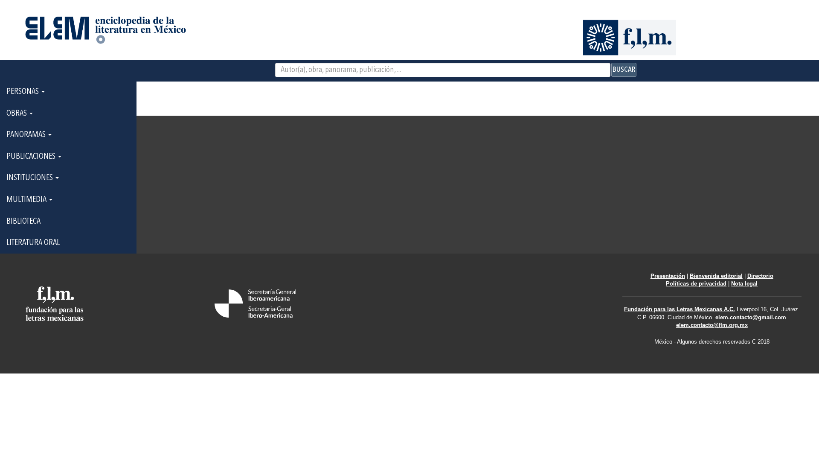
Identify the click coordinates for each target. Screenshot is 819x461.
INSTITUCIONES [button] (30, 178)
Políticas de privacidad (696, 283)
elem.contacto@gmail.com (750, 317)
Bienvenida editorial (716, 276)
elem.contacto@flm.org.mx (712, 325)
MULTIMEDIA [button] (27, 199)
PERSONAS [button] (23, 92)
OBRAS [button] (17, 113)
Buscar (624, 69)
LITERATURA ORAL (33, 243)
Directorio (760, 276)
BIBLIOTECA (23, 221)
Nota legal (744, 283)
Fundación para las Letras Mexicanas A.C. (679, 309)
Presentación (668, 276)
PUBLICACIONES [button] (31, 156)
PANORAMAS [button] (26, 135)
